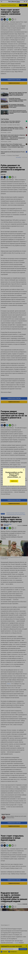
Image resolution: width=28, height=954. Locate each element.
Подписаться (14, 481)
